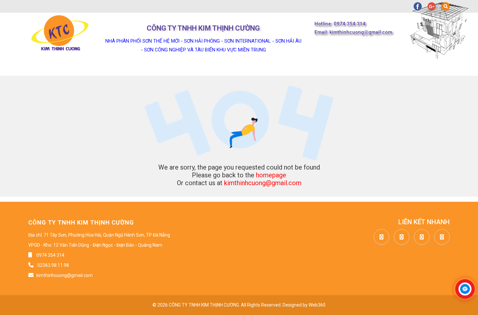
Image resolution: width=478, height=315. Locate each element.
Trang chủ (44, 67)
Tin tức (200, 67)
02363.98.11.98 (52, 265)
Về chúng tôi (98, 67)
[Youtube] (420, 237)
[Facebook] (379, 237)
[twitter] (400, 237)
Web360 (317, 305)
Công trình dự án (255, 67)
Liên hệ (311, 67)
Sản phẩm (150, 67)
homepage (271, 175)
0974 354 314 (50, 255)
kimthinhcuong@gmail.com (262, 183)
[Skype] (440, 237)
